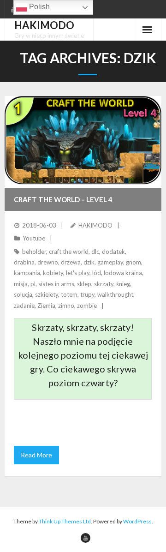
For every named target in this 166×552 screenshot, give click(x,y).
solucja (23, 294)
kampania (27, 272)
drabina (24, 262)
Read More (36, 455)
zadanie (24, 305)
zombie (87, 305)
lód (96, 272)
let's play (77, 272)
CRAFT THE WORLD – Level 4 (63, 199)
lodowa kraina (123, 272)
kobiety (53, 272)
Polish (38, 7)
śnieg (123, 284)
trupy (87, 294)
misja (21, 284)
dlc (95, 251)
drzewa (71, 262)
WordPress (137, 521)
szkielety (46, 294)
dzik (89, 262)
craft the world (69, 251)
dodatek (113, 251)
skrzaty (103, 284)
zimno (66, 305)
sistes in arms (56, 284)
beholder (34, 251)
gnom (133, 262)
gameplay (110, 262)
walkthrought (115, 294)
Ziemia (46, 305)
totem (69, 294)
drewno (47, 262)
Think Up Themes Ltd (65, 521)
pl (33, 284)
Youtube (34, 238)
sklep (84, 284)
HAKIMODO (95, 225)
